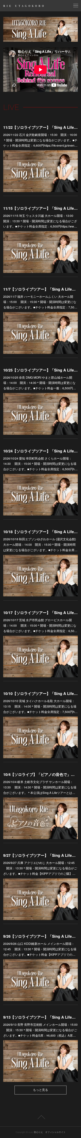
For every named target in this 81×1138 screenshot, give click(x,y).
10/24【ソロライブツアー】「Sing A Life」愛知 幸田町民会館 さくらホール (40, 451)
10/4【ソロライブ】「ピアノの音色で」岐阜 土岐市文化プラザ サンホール (40, 774)
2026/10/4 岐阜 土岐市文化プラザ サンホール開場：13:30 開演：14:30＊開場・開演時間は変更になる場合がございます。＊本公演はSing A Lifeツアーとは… (39, 787)
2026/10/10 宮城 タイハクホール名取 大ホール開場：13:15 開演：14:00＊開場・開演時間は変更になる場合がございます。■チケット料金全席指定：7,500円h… (40, 706)
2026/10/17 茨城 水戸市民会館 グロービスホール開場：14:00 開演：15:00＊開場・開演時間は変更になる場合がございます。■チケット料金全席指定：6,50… (40, 625)
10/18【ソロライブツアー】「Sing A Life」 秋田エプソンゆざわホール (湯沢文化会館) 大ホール (40, 531)
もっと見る (40, 1090)
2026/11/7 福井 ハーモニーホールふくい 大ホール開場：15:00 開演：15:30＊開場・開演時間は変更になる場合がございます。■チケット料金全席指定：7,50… (40, 302)
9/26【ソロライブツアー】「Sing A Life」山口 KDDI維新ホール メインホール (40, 936)
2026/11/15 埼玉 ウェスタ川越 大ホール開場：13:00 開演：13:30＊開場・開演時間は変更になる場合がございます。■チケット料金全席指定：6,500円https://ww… (40, 221)
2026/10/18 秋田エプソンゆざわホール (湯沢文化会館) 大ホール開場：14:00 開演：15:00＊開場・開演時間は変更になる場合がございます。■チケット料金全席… (40, 544)
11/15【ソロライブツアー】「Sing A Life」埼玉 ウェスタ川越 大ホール (40, 208)
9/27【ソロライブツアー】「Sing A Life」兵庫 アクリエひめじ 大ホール (40, 855)
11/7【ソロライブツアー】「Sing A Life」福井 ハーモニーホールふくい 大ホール (40, 289)
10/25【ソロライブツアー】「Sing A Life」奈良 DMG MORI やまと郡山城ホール (40, 370)
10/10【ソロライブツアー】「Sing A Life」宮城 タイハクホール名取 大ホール (40, 693)
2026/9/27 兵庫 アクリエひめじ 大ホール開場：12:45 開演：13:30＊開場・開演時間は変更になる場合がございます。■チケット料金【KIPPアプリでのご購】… (40, 868)
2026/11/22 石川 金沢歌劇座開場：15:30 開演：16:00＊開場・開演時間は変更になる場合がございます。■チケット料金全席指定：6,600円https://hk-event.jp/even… (40, 140)
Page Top (40, 1117)
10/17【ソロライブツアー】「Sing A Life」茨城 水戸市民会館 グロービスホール (40, 612)
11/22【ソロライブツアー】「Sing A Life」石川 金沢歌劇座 (40, 127)
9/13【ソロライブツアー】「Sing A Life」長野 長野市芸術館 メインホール (40, 1017)
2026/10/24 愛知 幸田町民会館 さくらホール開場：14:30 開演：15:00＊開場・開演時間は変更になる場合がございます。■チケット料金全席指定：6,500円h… (40, 463)
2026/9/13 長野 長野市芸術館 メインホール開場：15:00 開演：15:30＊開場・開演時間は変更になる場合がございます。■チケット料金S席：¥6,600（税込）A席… (40, 1030)
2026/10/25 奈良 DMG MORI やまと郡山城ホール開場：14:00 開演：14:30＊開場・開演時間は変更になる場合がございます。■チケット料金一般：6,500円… (39, 382)
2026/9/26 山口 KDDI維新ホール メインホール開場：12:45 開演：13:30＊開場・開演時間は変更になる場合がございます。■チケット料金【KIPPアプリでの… (39, 949)
